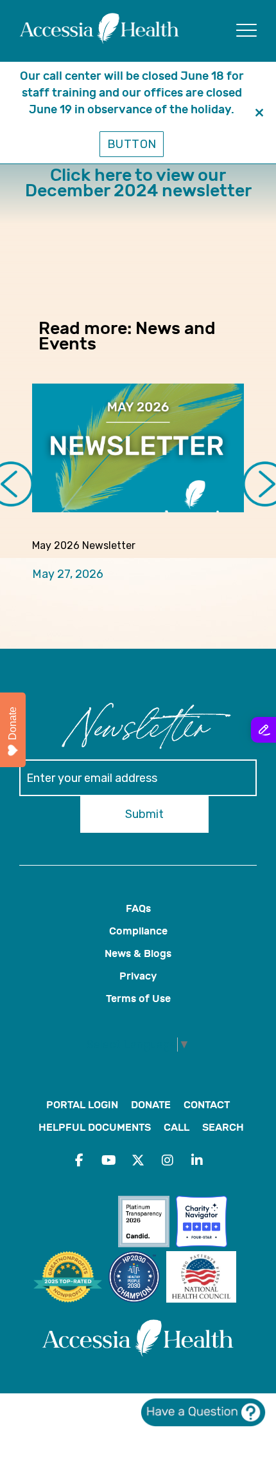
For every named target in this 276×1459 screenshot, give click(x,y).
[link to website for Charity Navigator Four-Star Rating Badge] (205, 1223)
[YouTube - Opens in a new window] (108, 1160)
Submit (144, 814)
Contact (207, 1105)
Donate (151, 1105)
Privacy (138, 976)
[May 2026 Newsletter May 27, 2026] (138, 448)
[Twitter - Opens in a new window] (138, 1160)
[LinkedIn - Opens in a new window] (197, 1160)
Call (176, 1127)
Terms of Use (138, 998)
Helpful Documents (95, 1127)
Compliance (138, 931)
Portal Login (82, 1105)
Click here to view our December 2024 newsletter (138, 183)
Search (223, 1127)
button (132, 144)
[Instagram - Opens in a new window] (167, 1160)
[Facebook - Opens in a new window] (79, 1160)
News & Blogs (138, 953)
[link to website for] (147, 1223)
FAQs (138, 908)
